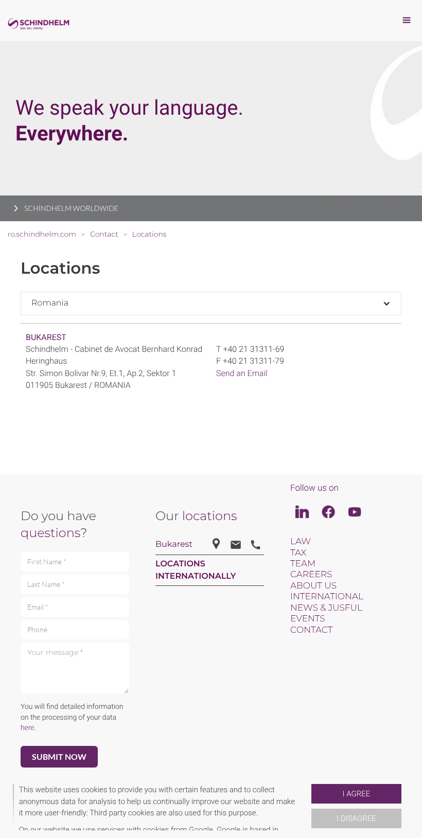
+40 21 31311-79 (253, 361)
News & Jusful (326, 608)
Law (300, 542)
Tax (298, 553)
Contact (311, 630)
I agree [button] (357, 793)
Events (307, 619)
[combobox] (211, 303)
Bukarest (46, 337)
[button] (307, 807)
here (27, 728)
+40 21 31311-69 (253, 349)
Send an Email (242, 373)
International (326, 597)
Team (302, 564)
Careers (311, 574)
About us (313, 586)
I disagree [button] (356, 818)
